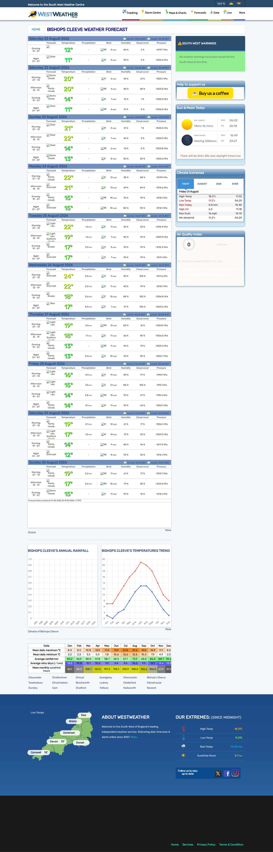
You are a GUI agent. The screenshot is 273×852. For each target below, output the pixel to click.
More (242, 12)
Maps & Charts (177, 12)
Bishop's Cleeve (156, 677)
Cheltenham (59, 677)
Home (36, 29)
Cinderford (129, 682)
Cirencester (130, 677)
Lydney (104, 682)
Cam (55, 687)
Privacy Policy (206, 844)
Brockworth (83, 682)
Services (187, 844)
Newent (151, 687)
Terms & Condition (231, 844)
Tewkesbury (35, 682)
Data (216, 12)
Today (185, 184)
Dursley (33, 687)
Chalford (81, 687)
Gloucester (34, 677)
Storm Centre (153, 12)
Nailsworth (129, 687)
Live (229, 12)
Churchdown (60, 682)
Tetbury (104, 687)
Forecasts (200, 12)
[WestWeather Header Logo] (53, 12)
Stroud (80, 677)
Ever (235, 184)
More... (135, 737)
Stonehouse (154, 682)
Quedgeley (106, 677)
